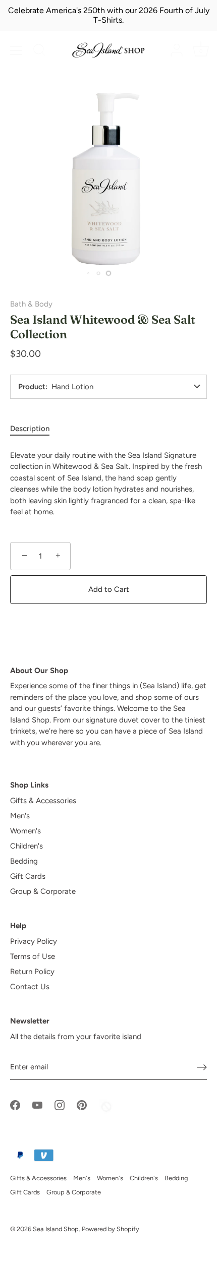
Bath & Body (31, 304)
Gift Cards (27, 876)
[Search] (39, 51)
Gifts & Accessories (43, 800)
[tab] (35, 429)
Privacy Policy (33, 941)
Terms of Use (32, 956)
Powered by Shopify (110, 1229)
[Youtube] (37, 1104)
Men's (20, 815)
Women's (25, 830)
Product (31, 387)
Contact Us (29, 986)
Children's (26, 846)
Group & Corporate (43, 891)
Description (29, 428)
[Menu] (16, 50)
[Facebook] (15, 1104)
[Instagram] (60, 1104)
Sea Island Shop (56, 1229)
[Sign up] (202, 1067)
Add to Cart (108, 589)
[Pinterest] (82, 1104)
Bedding (24, 861)
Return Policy (32, 971)
